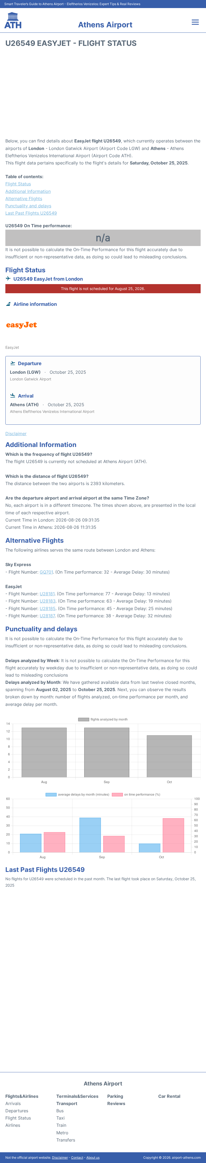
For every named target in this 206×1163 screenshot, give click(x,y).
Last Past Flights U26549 (31, 213)
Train (61, 1125)
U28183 (48, 601)
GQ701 (46, 572)
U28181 (47, 593)
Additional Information (28, 191)
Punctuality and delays (28, 205)
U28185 (48, 608)
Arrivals (13, 1103)
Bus (60, 1110)
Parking (115, 1096)
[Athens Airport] (12, 20)
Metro (62, 1132)
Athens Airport (105, 24)
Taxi (60, 1118)
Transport (66, 1103)
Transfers (65, 1140)
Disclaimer (60, 1157)
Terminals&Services (77, 1096)
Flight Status (18, 183)
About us (93, 1157)
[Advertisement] (103, 94)
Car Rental (169, 1096)
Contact (77, 1157)
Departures (16, 1110)
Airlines (12, 1125)
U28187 (47, 615)
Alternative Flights (23, 198)
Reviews (116, 1103)
